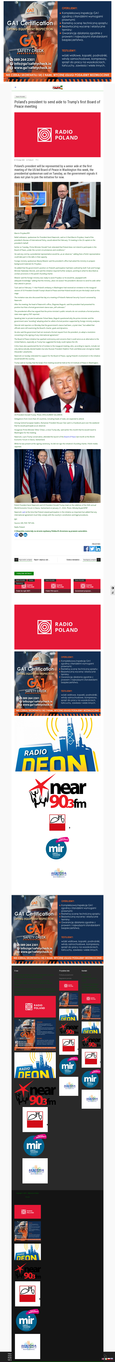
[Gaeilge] (106, 1359)
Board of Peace (70, 437)
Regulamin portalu (65, 978)
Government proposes (83, 591)
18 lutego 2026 (20, 160)
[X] (21, 535)
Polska (31, 580)
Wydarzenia (19, 583)
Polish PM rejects (52, 591)
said (23, 512)
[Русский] (111, 1359)
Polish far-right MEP (23, 591)
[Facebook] (17, 535)
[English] (103, 1359)
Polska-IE (30, 160)
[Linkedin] (25, 535)
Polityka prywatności (66, 975)
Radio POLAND (20, 96)
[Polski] (108, 1359)
